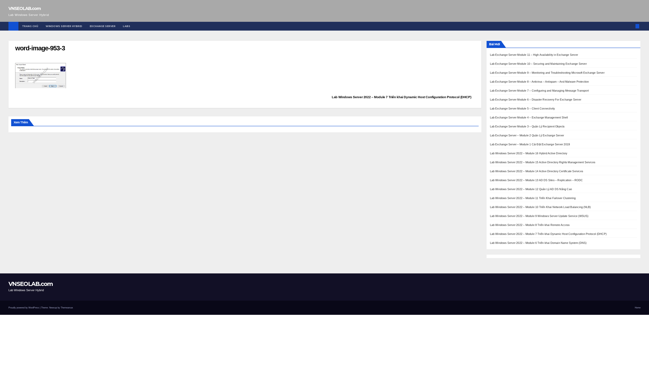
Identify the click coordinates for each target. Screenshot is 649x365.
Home (638, 307)
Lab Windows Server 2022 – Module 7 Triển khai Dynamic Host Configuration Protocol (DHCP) (402, 97)
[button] (632, 26)
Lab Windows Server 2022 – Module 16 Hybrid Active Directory (528, 153)
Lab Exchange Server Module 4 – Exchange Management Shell (529, 117)
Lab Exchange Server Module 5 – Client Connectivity (522, 108)
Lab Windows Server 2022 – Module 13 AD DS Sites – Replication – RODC (536, 180)
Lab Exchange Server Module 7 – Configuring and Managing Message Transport (539, 90)
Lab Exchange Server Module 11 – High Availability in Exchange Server (534, 54)
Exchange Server (103, 26)
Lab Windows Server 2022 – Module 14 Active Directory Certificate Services (536, 171)
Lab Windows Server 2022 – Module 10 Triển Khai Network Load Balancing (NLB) (540, 207)
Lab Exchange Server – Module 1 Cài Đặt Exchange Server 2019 (530, 144)
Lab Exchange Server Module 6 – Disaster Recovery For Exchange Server (535, 99)
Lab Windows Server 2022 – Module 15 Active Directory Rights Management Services (542, 162)
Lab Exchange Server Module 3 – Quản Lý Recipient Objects (527, 126)
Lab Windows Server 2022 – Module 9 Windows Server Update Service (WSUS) (539, 216)
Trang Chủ (30, 26)
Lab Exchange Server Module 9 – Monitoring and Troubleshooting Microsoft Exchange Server (547, 72)
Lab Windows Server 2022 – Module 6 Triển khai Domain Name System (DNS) (538, 242)
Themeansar (67, 307)
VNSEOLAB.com (24, 8)
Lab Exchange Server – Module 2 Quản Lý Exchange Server (527, 135)
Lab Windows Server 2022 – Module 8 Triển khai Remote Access (530, 225)
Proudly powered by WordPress (24, 307)
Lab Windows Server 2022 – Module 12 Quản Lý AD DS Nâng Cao (531, 189)
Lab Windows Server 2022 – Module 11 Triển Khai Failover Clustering (533, 198)
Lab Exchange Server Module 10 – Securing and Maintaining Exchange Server (538, 63)
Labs (126, 26)
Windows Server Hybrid (64, 26)
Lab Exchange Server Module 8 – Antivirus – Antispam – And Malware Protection (539, 81)
